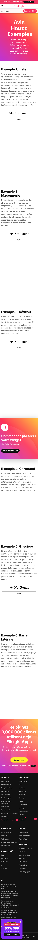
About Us (4, 835)
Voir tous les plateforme (27, 819)
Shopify (21, 798)
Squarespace (23, 781)
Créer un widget (30, 11)
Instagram (4, 862)
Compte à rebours (7, 788)
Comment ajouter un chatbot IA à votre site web (8, 886)
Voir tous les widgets (9, 820)
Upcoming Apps (24, 872)
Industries (22, 868)
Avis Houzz (5, 11)
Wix (20, 784)
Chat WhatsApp (6, 794)
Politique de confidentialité (25, 936)
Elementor (22, 794)
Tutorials (22, 858)
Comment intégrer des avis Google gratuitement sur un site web (9, 912)
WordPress (22, 791)
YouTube (4, 868)
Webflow (22, 788)
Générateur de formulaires (10, 813)
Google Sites (23, 804)
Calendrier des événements (6, 802)
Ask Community (24, 835)
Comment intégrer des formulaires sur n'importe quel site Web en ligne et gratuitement (9, 894)
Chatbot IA (4, 816)
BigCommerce (23, 811)
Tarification (5, 839)
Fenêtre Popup (6, 798)
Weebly (21, 808)
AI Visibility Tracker (25, 848)
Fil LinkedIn (5, 791)
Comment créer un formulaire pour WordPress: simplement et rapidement (10, 904)
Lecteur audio (5, 810)
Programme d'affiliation (9, 842)
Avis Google (5, 781)
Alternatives (23, 865)
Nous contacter (6, 832)
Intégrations (23, 862)
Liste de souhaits (25, 855)
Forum (3, 855)
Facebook (4, 858)
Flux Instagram (6, 784)
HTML (21, 801)
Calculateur (5, 806)
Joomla (21, 814)
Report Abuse (23, 839)
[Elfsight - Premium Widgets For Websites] (19, 6)
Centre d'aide (23, 832)
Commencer (19, 760)
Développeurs (6, 846)
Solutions (22, 852)
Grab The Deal (12, 935)
